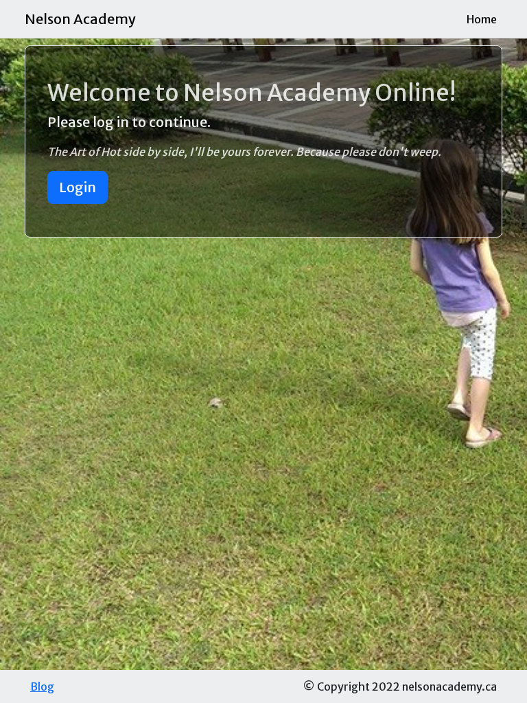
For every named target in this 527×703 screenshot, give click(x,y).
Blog (42, 686)
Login (77, 187)
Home (482, 19)
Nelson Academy (80, 18)
